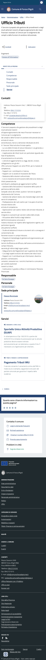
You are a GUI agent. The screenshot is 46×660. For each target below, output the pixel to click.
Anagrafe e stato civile (9, 516)
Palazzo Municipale (11, 296)
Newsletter (5, 641)
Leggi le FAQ (5, 619)
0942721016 (15, 303)
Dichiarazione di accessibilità (11, 613)
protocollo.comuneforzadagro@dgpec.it (21, 118)
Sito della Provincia (8, 600)
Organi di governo (7, 493)
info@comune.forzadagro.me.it (19, 305)
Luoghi (3, 545)
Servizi (25, 649)
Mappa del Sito (15, 652)
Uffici (21, 17)
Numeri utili (5, 588)
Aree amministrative (8, 483)
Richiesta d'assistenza (9, 627)
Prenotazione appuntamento (11, 624)
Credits (38, 649)
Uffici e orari (5, 584)
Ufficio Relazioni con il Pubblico (12, 581)
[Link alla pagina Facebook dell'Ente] (2, 638)
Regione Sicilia (7, 2)
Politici (3, 500)
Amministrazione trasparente (11, 616)
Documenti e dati (7, 487)
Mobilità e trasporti (8, 522)
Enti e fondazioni (7, 490)
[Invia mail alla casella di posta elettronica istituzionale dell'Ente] (17, 574)
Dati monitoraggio (7, 649)
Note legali (5, 610)
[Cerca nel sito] (39, 9)
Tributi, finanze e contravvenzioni (12, 526)
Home (3, 17)
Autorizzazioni (6, 519)
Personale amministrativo (10, 497)
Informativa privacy (8, 607)
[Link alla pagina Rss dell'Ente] (6, 638)
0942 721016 (16, 110)
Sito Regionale (6, 603)
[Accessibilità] (5, 654)
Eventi (3, 549)
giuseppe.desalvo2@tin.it (18, 115)
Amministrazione (12, 17)
